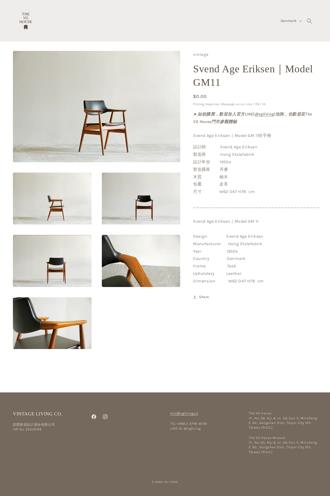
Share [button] (204, 297)
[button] (309, 21)
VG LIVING (171, 482)
